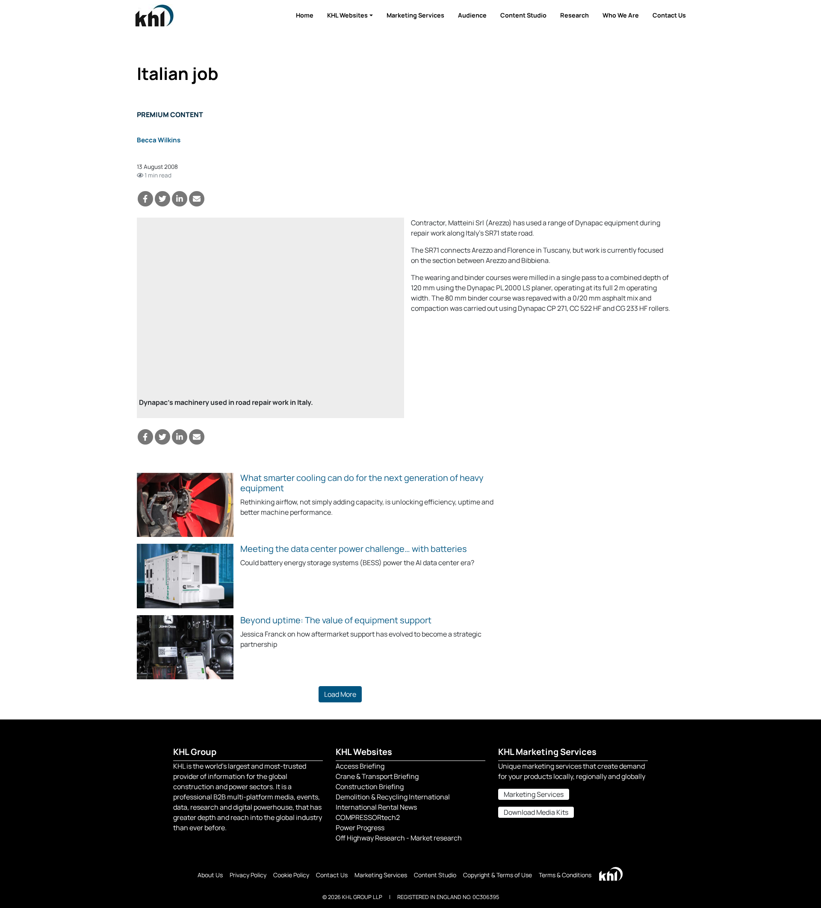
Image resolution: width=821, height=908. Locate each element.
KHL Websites (347, 15)
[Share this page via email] (196, 198)
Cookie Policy (291, 875)
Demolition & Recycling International (393, 797)
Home (304, 15)
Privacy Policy (248, 875)
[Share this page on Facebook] (145, 198)
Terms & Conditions (565, 875)
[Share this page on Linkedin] (179, 198)
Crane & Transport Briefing (377, 776)
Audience (472, 15)
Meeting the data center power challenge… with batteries (353, 548)
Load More (340, 694)
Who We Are (620, 15)
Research (574, 15)
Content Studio (523, 15)
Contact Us (669, 15)
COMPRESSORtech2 (368, 817)
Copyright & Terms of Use (497, 875)
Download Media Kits (536, 812)
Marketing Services (415, 15)
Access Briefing (360, 766)
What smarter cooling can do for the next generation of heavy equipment (362, 483)
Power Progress (360, 827)
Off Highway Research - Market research (399, 838)
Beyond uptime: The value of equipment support (335, 620)
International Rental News (376, 807)
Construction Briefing (370, 786)
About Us (210, 875)
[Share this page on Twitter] (162, 198)
